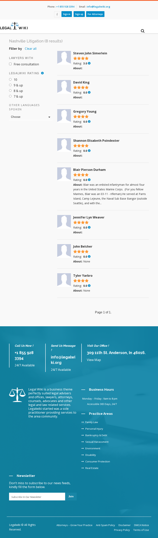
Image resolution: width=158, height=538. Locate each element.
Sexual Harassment (96, 442)
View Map (94, 360)
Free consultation (26, 64)
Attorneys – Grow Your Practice (74, 525)
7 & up (18, 96)
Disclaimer (124, 525)
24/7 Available (25, 365)
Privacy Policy (122, 530)
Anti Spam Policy (105, 525)
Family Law (91, 422)
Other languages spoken (24, 107)
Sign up (79, 14)
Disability (90, 455)
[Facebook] (57, 14)
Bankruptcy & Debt (96, 435)
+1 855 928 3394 (65, 6)
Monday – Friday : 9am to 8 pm (99, 398)
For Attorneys (95, 14)
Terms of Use (141, 530)
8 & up (18, 91)
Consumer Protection (97, 461)
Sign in (66, 14)
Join (71, 496)
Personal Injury (94, 428)
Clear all (30, 48)
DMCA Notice (141, 525)
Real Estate (91, 468)
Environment (92, 448)
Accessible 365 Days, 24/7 (102, 404)
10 (15, 80)
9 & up (18, 85)
